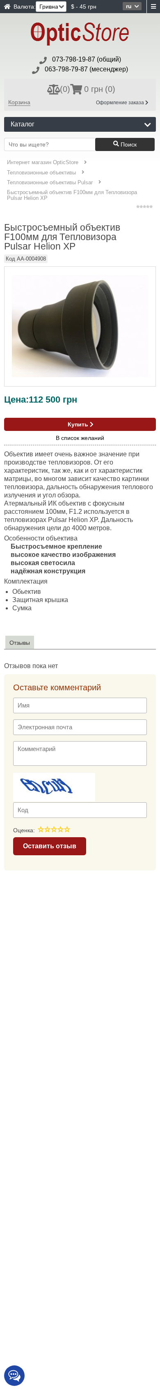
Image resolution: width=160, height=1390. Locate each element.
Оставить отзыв (49, 846)
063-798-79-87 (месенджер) (86, 69)
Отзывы (19, 642)
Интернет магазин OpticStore (42, 162)
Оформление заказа (120, 102)
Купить (79, 424)
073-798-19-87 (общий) (86, 59)
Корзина (19, 102)
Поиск (128, 144)
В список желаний (80, 438)
